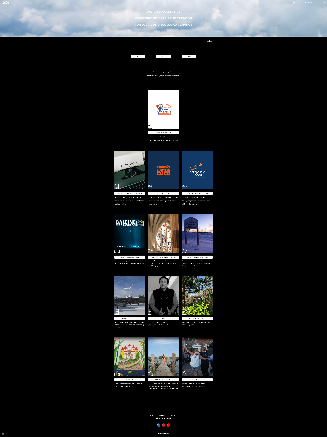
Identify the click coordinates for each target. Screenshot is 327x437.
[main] (163, 18)
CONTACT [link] (318, 2)
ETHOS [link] (300, 2)
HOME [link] (293, 2)
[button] (325, 2)
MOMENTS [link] (309, 2)
